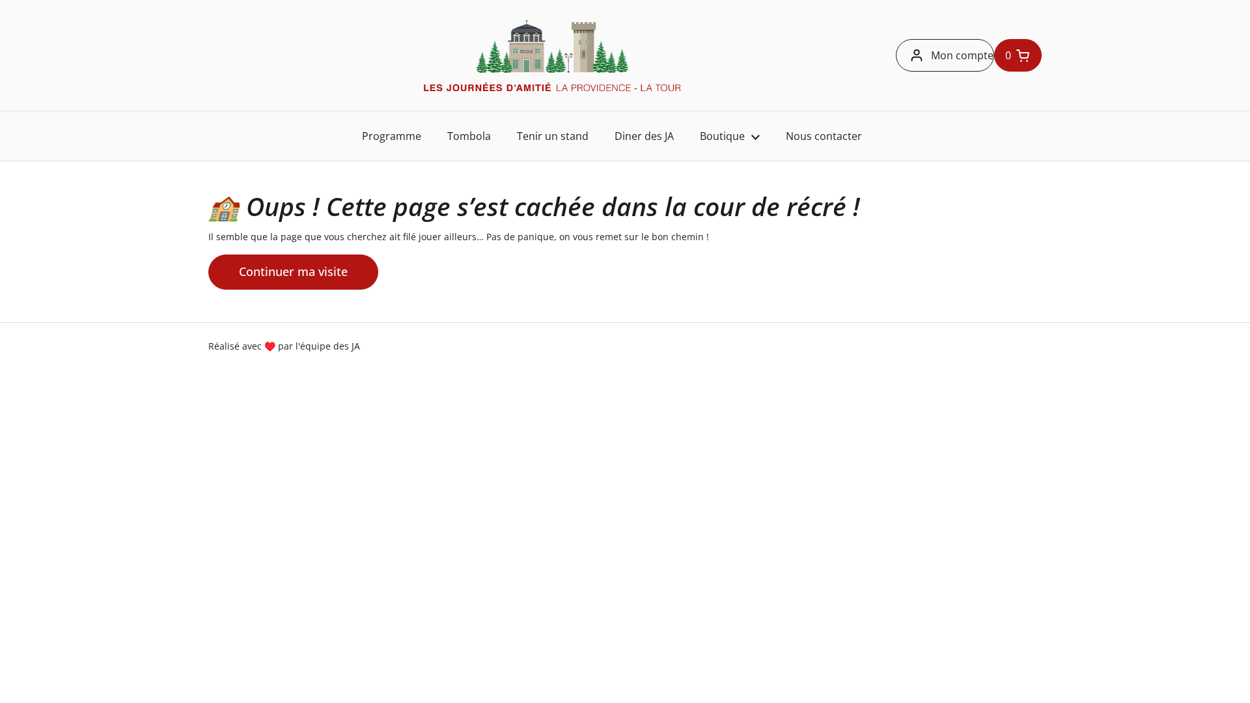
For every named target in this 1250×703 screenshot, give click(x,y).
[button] (1018, 55)
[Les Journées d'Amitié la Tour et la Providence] (552, 55)
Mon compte (962, 55)
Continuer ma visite (293, 271)
